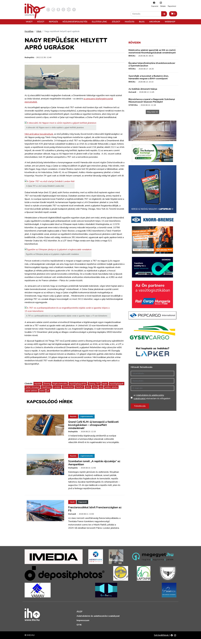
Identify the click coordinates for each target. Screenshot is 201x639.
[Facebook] (153, 3)
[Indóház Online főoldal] (74, 9)
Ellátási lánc (99, 21)
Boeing (47, 383)
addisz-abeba (111, 387)
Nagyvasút (82, 502)
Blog (142, 21)
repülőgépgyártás (77, 383)
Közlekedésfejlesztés (75, 21)
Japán (104, 383)
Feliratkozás (140, 406)
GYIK (79, 624)
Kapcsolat (154, 6)
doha (94, 387)
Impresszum (83, 620)
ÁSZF (79, 611)
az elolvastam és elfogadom (152, 397)
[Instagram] (160, 3)
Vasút (29, 21)
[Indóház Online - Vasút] (48, 9)
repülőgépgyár (116, 383)
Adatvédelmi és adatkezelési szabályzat (98, 616)
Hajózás (129, 21)
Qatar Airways (32, 387)
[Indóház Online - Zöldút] (63, 9)
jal (48, 390)
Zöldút (116, 21)
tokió (42, 390)
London (56, 387)
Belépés (163, 6)
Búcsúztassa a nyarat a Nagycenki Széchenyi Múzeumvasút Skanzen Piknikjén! (152, 100)
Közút (40, 21)
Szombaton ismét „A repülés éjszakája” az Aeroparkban (94, 463)
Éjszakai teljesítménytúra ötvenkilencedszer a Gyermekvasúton (152, 64)
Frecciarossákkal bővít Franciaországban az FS (95, 509)
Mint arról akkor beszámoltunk (39, 134)
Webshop (170, 21)
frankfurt (79, 387)
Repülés (53, 21)
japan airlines (31, 390)
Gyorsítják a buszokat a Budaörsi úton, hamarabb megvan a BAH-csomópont (149, 77)
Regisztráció (172, 6)
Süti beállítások (161, 635)
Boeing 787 (94, 383)
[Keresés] (164, 13)
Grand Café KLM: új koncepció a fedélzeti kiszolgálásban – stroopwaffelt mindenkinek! (93, 425)
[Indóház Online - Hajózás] (69, 9)
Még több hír (152, 112)
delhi (88, 387)
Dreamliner (68, 387)
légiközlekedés (60, 383)
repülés (37, 383)
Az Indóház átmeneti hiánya (143, 88)
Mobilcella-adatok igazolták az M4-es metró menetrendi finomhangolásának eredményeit (152, 51)
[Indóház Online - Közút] (53, 9)
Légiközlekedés (86, 416)
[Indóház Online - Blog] (58, 9)
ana (101, 387)
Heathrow (46, 387)
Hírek (38, 31)
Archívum (154, 21)
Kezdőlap (29, 31)
